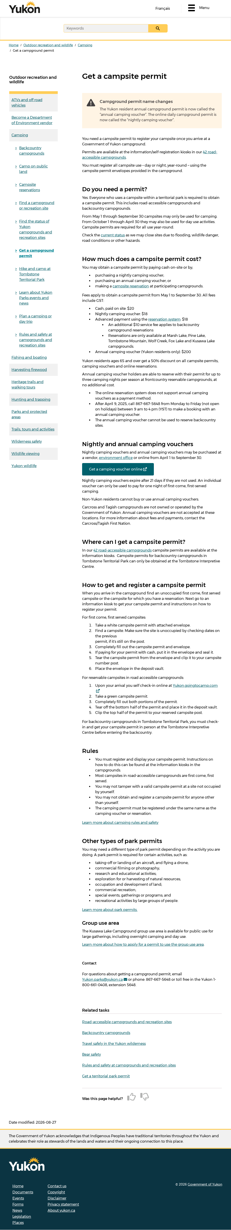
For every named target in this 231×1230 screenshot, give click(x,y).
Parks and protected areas (29, 414)
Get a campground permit (36, 253)
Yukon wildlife (24, 466)
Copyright (56, 1192)
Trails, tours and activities (33, 429)
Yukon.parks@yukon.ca (102, 979)
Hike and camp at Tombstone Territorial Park (35, 274)
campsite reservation (131, 286)
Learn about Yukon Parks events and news (35, 297)
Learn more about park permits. (109, 910)
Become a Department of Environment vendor (32, 120)
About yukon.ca (61, 1210)
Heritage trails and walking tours (28, 384)
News (17, 1210)
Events (18, 1198)
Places (18, 1223)
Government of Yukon (205, 1184)
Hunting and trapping (31, 399)
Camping (85, 45)
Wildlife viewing (25, 454)
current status (113, 235)
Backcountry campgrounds (31, 151)
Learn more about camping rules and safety (120, 822)
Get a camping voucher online (115, 469)
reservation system (164, 319)
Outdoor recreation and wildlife (48, 45)
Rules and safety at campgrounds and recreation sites (35, 339)
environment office (116, 458)
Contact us (57, 1186)
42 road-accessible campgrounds (122, 550)
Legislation (21, 1216)
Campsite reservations (29, 187)
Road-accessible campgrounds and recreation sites (127, 1022)
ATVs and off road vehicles (27, 102)
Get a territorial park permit (106, 1076)
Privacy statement (63, 1204)
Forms (17, 1204)
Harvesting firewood (29, 370)
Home (13, 45)
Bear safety (91, 1054)
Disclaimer (57, 1198)
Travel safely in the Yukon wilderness (114, 1043)
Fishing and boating (29, 357)
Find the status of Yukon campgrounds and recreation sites (35, 229)
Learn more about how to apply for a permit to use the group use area (143, 944)
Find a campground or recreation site (36, 205)
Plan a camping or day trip (35, 319)
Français (162, 8)
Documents (22, 1192)
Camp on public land (33, 169)
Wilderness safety (27, 441)
